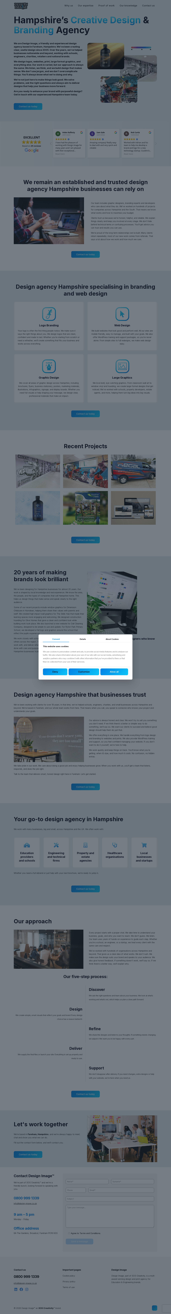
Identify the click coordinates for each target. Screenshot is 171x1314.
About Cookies (112, 639)
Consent (56, 639)
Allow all (114, 672)
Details (83, 639)
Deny (55, 672)
